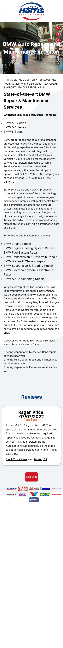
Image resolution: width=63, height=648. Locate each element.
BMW (43, 87)
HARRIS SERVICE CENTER (19, 79)
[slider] (31, 420)
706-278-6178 (33, 174)
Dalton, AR (40, 459)
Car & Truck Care (16, 459)
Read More (31, 477)
